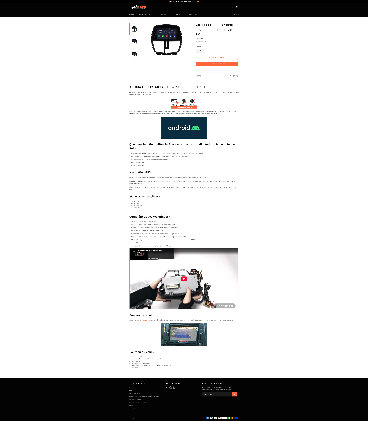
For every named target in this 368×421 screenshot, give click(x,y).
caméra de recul (145, 320)
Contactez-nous (135, 409)
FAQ (130, 387)
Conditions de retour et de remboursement (144, 397)
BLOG (131, 406)
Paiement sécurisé (135, 400)
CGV (130, 390)
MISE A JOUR (161, 14)
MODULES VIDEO (177, 14)
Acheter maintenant (217, 64)
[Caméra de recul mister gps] (184, 334)
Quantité (198, 46)
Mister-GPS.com (138, 418)
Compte (236, 14)
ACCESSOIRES (193, 14)
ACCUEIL (132, 14)
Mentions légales (135, 393)
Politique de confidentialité (138, 403)
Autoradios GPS (145, 14)
